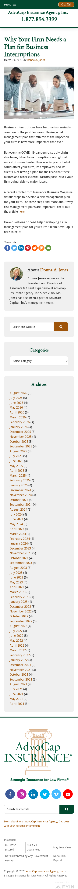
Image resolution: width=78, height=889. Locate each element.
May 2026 (16, 407)
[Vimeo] (56, 794)
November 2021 (21, 670)
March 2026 (18, 417)
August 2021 (18, 684)
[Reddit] (35, 248)
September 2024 (21, 504)
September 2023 (21, 563)
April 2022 (17, 645)
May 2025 (16, 466)
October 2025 (19, 441)
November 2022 (21, 611)
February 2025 (20, 480)
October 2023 (19, 558)
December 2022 (20, 606)
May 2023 (16, 582)
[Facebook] (7, 248)
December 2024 (20, 490)
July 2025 (16, 456)
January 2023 (19, 602)
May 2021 (16, 699)
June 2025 (16, 461)
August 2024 (18, 509)
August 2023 (18, 568)
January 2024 (19, 543)
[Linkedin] (21, 248)
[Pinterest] (28, 248)
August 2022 (18, 626)
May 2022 (16, 640)
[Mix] (41, 248)
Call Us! (66, 4)
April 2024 (17, 529)
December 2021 (20, 665)
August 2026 (18, 393)
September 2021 (21, 679)
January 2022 (19, 660)
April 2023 (17, 587)
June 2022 (16, 635)
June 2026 (16, 403)
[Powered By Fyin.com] (64, 884)
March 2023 (18, 592)
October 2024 (19, 500)
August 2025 (18, 451)
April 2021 (17, 704)
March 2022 (18, 650)
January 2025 (19, 485)
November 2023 (21, 553)
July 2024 (16, 514)
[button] (10, 4)
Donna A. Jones (36, 59)
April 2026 (17, 412)
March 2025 (18, 475)
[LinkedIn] (33, 794)
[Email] (48, 248)
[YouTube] (68, 794)
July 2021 (16, 689)
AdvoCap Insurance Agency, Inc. (38, 12)
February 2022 (20, 655)
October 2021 (19, 674)
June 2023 (16, 577)
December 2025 (20, 432)
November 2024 (21, 495)
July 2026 (16, 398)
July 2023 (16, 573)
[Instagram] (22, 794)
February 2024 (20, 539)
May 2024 (16, 524)
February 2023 (20, 597)
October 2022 (19, 616)
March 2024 (18, 534)
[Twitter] (14, 248)
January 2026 (19, 427)
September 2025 (21, 446)
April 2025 (17, 470)
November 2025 (21, 437)
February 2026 (20, 422)
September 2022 (21, 621)
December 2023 (20, 548)
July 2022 (16, 631)
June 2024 (16, 519)
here (22, 211)
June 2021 (16, 694)
